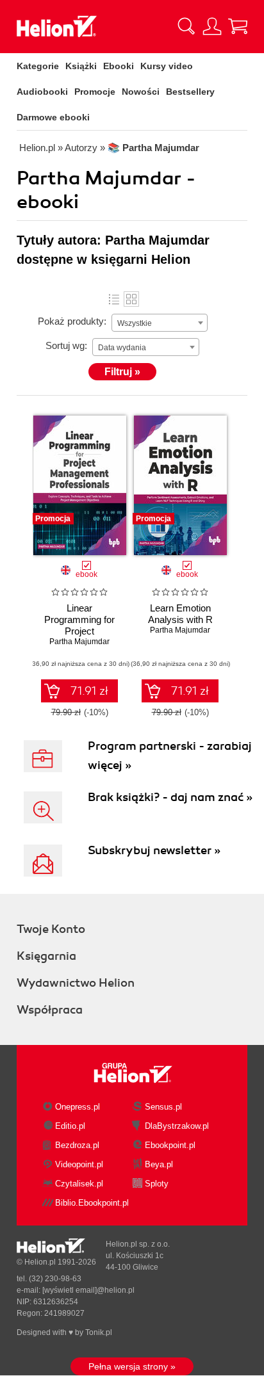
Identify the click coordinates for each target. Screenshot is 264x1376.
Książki (81, 66)
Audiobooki (42, 91)
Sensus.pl (163, 1107)
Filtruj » (122, 371)
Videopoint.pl (79, 1164)
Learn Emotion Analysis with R (180, 614)
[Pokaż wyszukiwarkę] (186, 26)
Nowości (141, 91)
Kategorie (38, 66)
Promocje (94, 91)
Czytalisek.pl (79, 1183)
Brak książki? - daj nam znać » (170, 797)
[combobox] (159, 323)
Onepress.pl (77, 1107)
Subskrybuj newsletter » (154, 850)
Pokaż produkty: (72, 321)
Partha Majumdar (79, 641)
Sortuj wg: (66, 345)
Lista (114, 299)
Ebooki (118, 66)
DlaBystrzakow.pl (177, 1126)
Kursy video (166, 66)
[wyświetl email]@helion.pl (88, 1290)
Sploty (157, 1183)
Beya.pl (159, 1164)
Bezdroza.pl (77, 1145)
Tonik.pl (98, 1332)
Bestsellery (190, 91)
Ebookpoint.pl (170, 1145)
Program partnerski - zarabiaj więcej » (170, 755)
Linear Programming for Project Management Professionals (79, 631)
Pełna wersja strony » (132, 1366)
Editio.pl (70, 1126)
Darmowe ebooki (53, 117)
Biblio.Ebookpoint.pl (92, 1203)
